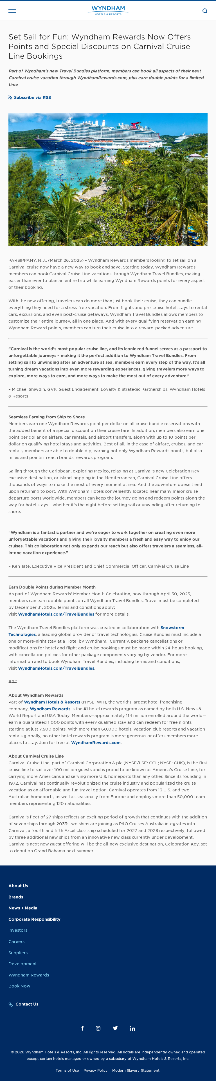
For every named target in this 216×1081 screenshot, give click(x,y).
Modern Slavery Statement (135, 1070)
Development (22, 964)
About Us (18, 886)
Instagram (98, 1028)
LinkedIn (132, 1028)
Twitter (115, 1028)
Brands (15, 897)
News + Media (22, 908)
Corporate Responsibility (34, 919)
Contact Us (26, 1004)
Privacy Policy (96, 1070)
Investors (17, 930)
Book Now (19, 986)
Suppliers (18, 953)
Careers (16, 941)
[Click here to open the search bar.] (205, 11)
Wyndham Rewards (28, 975)
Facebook (82, 1028)
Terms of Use (67, 1070)
